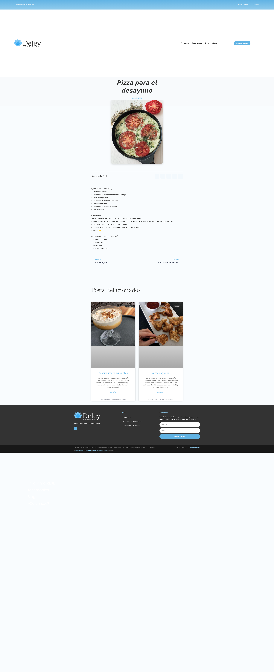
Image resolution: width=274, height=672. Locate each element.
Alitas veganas (160, 373)
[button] (157, 176)
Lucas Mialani (194, 448)
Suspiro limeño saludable (113, 373)
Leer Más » (113, 392)
